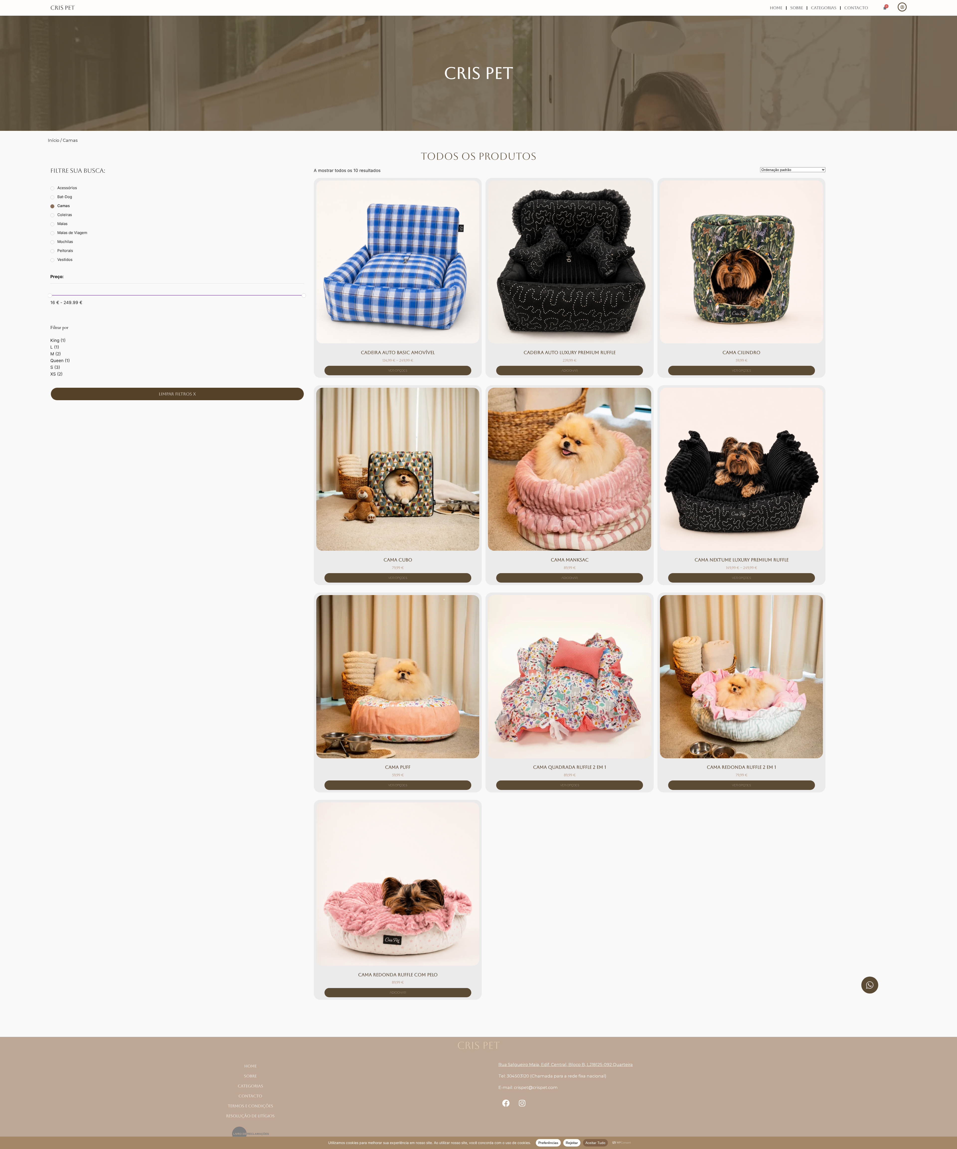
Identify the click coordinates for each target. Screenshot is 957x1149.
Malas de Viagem (72, 232)
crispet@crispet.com (536, 1087)
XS (53, 374)
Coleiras (64, 214)
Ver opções (397, 370)
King (54, 340)
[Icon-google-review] (538, 1103)
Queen (57, 360)
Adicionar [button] (569, 370)
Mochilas (65, 241)
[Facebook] (505, 1103)
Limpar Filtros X (177, 393)
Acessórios (67, 187)
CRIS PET (62, 7)
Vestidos (65, 259)
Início (53, 140)
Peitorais (65, 250)
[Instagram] (522, 1103)
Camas (63, 205)
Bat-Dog (64, 196)
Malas (62, 223)
